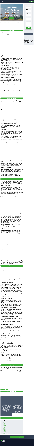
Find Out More (12, 365)
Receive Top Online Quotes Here (11, 265)
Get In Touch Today (11, 30)
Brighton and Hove (5, 433)
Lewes (4, 428)
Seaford (4, 427)
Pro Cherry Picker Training (8, 22)
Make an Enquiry (17, 437)
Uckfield (4, 426)
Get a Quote (11, 17)
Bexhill (4, 422)
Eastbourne (4, 424)
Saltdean (4, 432)
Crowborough (5, 425)
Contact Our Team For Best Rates (11, 98)
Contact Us (31, 1)
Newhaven (4, 429)
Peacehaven (4, 430)
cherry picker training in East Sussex (9, 44)
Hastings (4, 423)
